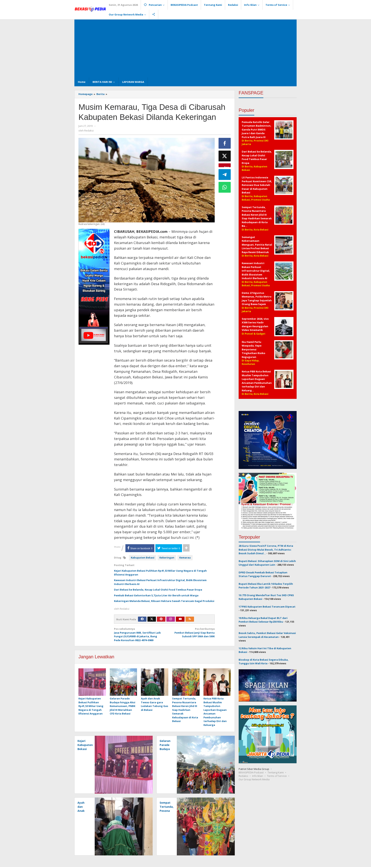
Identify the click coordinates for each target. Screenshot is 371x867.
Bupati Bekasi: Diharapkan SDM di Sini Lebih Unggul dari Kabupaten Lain (267, 563)
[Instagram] (170, 619)
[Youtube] (180, 619)
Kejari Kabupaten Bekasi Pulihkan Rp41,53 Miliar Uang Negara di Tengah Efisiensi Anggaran (90, 706)
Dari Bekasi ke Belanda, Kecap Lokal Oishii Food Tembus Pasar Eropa (158, 589)
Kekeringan (166, 557)
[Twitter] (151, 619)
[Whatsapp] (225, 187)
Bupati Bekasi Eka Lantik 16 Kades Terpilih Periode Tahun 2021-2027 (266, 585)
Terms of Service (277, 776)
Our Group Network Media (254, 779)
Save (226, 166)
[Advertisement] (185, 48)
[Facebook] (142, 619)
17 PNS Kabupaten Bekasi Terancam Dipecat (267, 606)
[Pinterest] (161, 619)
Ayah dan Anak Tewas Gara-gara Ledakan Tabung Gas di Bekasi (154, 704)
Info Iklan (257, 776)
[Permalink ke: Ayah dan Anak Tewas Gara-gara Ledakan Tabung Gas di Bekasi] (154, 682)
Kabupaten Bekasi (142, 557)
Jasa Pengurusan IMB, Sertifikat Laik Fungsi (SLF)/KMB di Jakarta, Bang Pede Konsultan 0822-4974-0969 (137, 634)
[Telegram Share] (225, 174)
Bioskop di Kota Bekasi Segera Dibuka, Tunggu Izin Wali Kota (263, 661)
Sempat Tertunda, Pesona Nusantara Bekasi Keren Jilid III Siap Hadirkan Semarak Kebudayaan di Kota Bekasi (185, 710)
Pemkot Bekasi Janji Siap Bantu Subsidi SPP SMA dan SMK (194, 632)
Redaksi (243, 776)
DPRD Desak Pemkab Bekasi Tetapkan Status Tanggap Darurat (263, 574)
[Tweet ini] (225, 156)
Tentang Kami (276, 772)
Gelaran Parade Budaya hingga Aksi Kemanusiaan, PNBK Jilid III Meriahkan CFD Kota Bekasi (122, 706)
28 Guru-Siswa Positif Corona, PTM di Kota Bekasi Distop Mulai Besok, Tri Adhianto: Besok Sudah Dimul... (266, 549)
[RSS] (190, 619)
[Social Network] (153, 14)
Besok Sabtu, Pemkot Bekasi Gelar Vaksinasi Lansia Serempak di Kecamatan (267, 635)
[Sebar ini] (225, 143)
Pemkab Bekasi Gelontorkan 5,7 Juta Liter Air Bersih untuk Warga (156, 595)
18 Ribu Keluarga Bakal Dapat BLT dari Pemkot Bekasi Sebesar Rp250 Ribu (263, 620)
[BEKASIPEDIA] (90, 8)
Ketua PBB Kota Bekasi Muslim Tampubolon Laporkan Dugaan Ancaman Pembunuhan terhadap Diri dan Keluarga (215, 712)
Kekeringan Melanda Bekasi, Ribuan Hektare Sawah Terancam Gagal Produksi (164, 601)
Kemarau (185, 557)
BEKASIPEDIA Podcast (251, 772)
